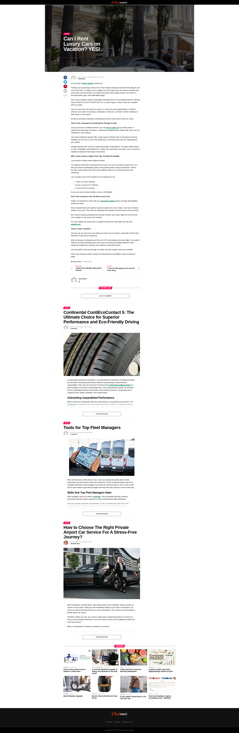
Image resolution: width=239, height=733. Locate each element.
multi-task (97, 497)
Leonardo (74, 328)
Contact (117, 722)
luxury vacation (87, 83)
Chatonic (109, 722)
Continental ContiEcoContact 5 (120, 385)
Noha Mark (81, 79)
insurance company (108, 201)
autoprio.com (76, 224)
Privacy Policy (128, 722)
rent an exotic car (112, 128)
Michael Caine (75, 543)
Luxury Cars (87, 261)
